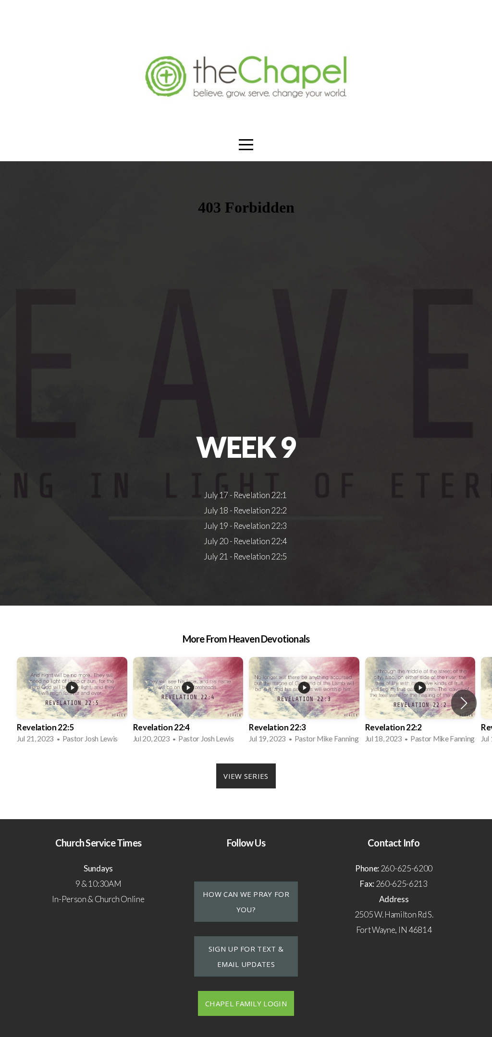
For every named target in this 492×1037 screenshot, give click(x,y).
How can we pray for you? (246, 901)
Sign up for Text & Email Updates (246, 956)
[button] (463, 703)
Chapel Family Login (246, 1003)
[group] (72, 703)
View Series (245, 776)
